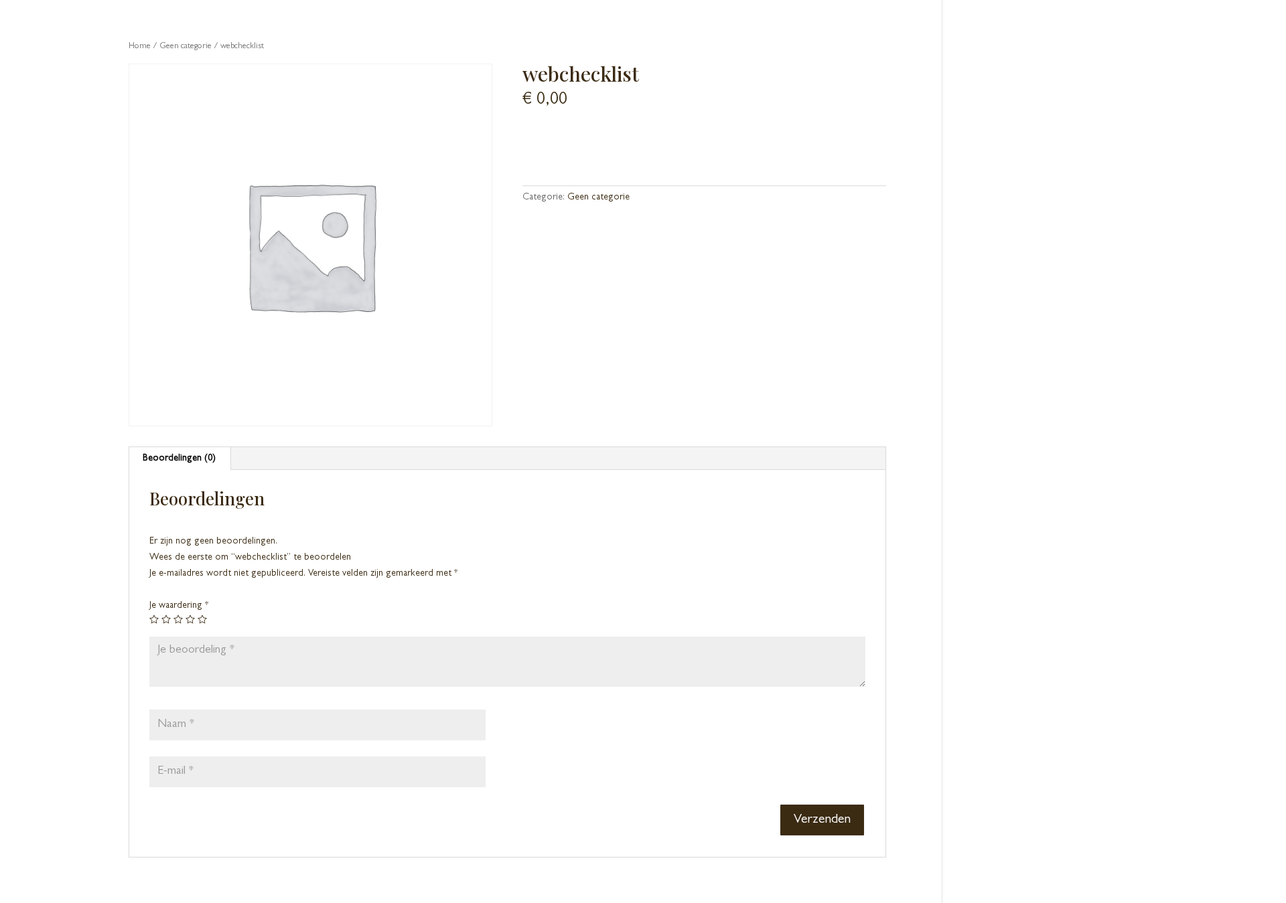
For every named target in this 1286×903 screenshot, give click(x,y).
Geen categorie (185, 46)
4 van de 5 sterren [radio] (190, 619)
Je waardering (178, 605)
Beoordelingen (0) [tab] (179, 458)
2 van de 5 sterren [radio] (166, 619)
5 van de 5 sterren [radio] (202, 619)
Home (140, 46)
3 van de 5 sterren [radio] (178, 619)
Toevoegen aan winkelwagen (614, 142)
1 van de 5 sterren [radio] (154, 619)
